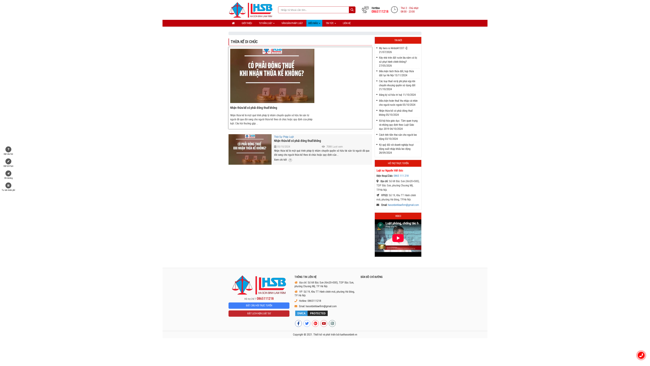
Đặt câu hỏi (8, 154)
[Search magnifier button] (352, 10)
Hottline (380, 9)
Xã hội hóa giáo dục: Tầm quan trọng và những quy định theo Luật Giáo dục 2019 (398, 124)
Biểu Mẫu (313, 23)
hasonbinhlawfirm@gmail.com (403, 205)
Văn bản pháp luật (292, 23)
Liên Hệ (347, 23)
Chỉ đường (8, 178)
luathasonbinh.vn (348, 334)
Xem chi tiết (281, 159)
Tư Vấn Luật (266, 23)
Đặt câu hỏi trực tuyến (259, 305)
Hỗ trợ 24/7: (259, 299)
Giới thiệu (247, 23)
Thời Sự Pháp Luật (284, 136)
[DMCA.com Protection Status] (325, 313)
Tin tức (330, 23)
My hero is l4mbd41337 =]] (393, 48)
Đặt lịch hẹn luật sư (259, 313)
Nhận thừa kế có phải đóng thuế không (253, 107)
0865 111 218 (401, 175)
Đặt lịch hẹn (8, 166)
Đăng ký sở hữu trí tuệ (390, 94)
